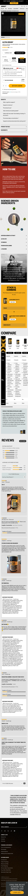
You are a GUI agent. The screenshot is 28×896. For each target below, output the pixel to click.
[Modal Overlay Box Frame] (14, 2)
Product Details (5, 126)
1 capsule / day (8, 53)
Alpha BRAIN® (15, 8)
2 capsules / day (20, 53)
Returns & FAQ (4, 864)
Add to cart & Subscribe (17, 85)
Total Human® (22, 8)
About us (3, 837)
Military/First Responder (7, 853)
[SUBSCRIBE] (25, 827)
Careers (3, 839)
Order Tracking (4, 861)
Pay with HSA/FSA (6, 870)
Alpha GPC (4, 239)
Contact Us (4, 859)
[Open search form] (21, 6)
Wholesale (3, 849)
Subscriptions (4, 851)
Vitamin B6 (4, 242)
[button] (27, 1)
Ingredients (4, 130)
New (6, 8)
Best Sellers (10, 8)
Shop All (2, 8)
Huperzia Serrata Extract (8, 235)
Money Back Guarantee (7, 868)
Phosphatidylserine (6, 245)
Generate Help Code (6, 872)
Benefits (3, 99)
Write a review (23, 441)
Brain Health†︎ (7, 324)
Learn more (4, 93)
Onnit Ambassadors (6, 847)
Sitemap (3, 841)
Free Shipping (4, 866)
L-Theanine (4, 249)
